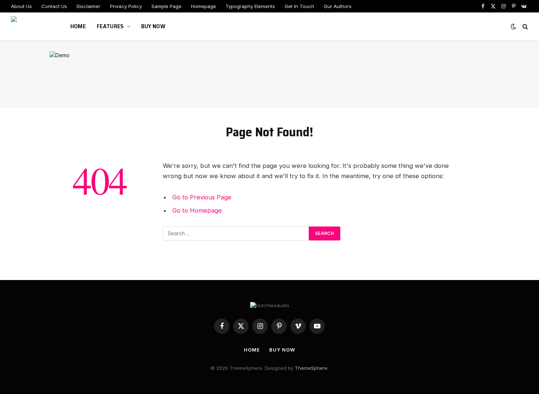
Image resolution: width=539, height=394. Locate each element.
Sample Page (166, 6)
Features (110, 26)
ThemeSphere (311, 368)
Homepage (203, 6)
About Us (21, 6)
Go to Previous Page (201, 197)
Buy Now (153, 26)
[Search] (524, 26)
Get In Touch (299, 6)
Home (78, 26)
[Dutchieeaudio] (31, 26)
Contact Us (54, 6)
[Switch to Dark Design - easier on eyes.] (513, 26)
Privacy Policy (126, 6)
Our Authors (338, 6)
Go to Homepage (197, 210)
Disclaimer (88, 6)
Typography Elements (250, 6)
